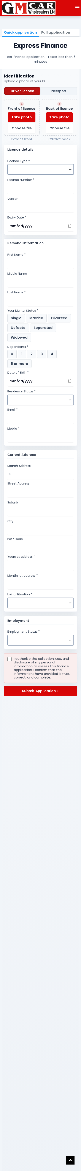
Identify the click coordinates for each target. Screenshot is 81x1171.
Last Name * (16, 292)
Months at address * (22, 576)
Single (16, 318)
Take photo (21, 117)
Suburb (12, 503)
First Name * (16, 255)
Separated (42, 327)
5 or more (19, 363)
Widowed (19, 337)
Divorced (59, 318)
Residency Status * (21, 391)
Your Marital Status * (22, 311)
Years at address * (21, 557)
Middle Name (17, 274)
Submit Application (39, 690)
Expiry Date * (16, 218)
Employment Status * (23, 632)
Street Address (18, 484)
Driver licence (22, 91)
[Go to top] (70, 1160)
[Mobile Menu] (77, 8)
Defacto (18, 327)
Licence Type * (18, 161)
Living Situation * (19, 594)
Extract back (59, 139)
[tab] (20, 33)
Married (36, 318)
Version (12, 199)
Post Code (15, 539)
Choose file (22, 128)
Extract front (21, 139)
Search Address (19, 466)
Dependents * (17, 347)
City (10, 521)
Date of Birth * (18, 373)
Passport (59, 91)
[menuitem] (20, 32)
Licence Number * (20, 180)
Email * (12, 410)
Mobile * (13, 429)
